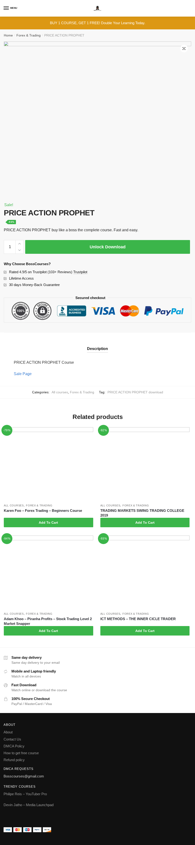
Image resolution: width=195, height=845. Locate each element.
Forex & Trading (28, 35)
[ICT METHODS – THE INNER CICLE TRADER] (145, 573)
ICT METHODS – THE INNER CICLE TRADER (138, 619)
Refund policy (14, 760)
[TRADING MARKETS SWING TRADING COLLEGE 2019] (145, 464)
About (8, 732)
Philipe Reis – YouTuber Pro (25, 794)
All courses (60, 392)
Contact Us (12, 739)
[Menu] (6, 8)
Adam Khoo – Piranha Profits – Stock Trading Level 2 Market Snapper (48, 621)
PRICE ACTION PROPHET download (135, 392)
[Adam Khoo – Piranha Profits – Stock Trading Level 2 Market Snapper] (48, 573)
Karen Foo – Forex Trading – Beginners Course (43, 511)
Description (97, 349)
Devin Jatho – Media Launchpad (29, 805)
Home (8, 35)
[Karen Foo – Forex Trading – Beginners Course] (48, 464)
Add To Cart (48, 522)
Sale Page (23, 374)
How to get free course (21, 753)
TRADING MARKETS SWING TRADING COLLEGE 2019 (142, 513)
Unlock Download (108, 247)
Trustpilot (80, 272)
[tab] (97, 344)
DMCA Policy (14, 746)
